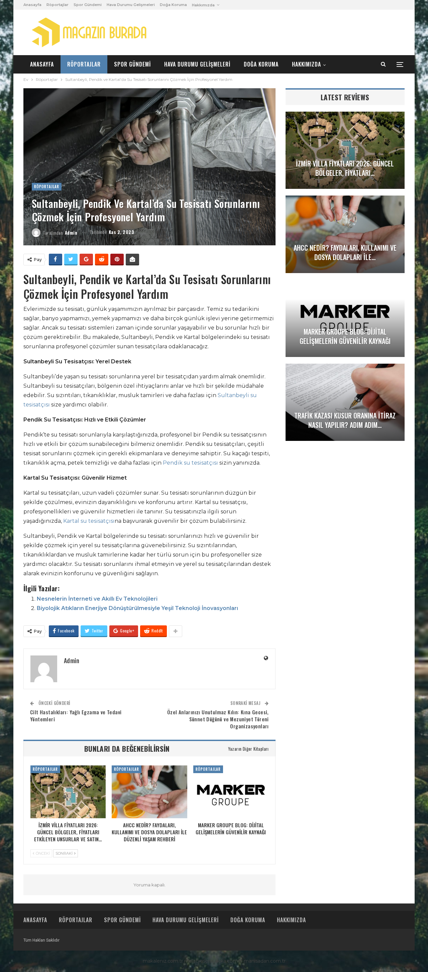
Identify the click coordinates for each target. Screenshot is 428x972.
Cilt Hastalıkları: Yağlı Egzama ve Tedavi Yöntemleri (75, 715)
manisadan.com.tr (265, 961)
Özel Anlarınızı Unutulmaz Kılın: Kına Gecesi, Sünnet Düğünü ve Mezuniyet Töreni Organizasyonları (218, 719)
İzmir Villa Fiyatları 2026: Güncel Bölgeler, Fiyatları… (345, 168)
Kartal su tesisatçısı (89, 521)
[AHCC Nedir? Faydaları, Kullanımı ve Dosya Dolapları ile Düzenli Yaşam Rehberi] (149, 791)
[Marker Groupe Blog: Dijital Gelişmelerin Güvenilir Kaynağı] (231, 791)
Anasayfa (32, 4)
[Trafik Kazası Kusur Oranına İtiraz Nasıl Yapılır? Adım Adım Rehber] (345, 402)
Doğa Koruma (173, 4)
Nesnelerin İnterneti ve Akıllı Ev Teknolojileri (97, 599)
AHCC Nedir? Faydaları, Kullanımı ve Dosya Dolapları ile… (345, 252)
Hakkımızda (203, 5)
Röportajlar (57, 4)
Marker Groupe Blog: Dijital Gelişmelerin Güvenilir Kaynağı (345, 336)
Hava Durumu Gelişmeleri (131, 4)
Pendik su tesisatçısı (190, 463)
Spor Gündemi (88, 4)
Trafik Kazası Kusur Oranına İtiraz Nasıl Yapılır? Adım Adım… (345, 420)
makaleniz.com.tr (163, 961)
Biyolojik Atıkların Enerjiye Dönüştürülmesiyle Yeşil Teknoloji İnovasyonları (137, 608)
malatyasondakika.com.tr (213, 961)
